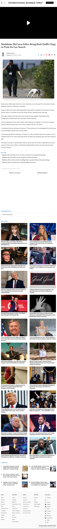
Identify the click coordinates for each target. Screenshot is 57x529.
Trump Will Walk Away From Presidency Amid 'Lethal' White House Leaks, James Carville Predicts (13, 411)
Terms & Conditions (27, 502)
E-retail (13, 497)
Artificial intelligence (16, 510)
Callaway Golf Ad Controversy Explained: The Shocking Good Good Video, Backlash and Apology (42, 291)
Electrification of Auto (16, 504)
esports (13, 515)
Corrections (25, 508)
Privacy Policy (26, 504)
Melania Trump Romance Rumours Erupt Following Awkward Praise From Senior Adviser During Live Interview (42, 363)
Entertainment (4, 512)
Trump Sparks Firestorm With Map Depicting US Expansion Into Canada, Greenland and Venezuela (42, 387)
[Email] (52, 55)
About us (25, 497)
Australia (36, 497)
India (35, 499)
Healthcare (14, 502)
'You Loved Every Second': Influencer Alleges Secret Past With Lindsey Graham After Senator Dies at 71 (13, 339)
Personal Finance (4, 508)
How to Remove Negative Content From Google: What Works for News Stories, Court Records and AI (11, 476)
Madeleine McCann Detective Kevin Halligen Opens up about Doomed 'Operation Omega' (25, 160)
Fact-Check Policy (26, 512)
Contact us (25, 499)
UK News (3, 499)
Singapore (36, 502)
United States (36, 506)
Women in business (16, 512)
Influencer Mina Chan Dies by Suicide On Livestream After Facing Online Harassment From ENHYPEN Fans (14, 243)
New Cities (14, 517)
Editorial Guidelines (42, 172)
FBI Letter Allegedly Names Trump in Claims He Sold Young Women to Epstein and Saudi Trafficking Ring (13, 291)
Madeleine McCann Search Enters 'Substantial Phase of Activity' (19, 162)
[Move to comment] (54, 55)
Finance (13, 506)
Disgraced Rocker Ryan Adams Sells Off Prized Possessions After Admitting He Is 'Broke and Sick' (13, 267)
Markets (2, 502)
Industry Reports (15, 521)
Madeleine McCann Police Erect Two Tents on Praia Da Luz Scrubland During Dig (23, 155)
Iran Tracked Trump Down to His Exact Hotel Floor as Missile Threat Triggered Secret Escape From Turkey (43, 267)
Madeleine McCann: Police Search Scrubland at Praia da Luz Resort (20, 157)
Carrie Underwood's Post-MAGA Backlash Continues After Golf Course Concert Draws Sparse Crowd (41, 243)
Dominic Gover (11, 53)
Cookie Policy (26, 506)
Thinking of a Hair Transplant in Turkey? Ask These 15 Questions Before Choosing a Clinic (10, 484)
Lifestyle (2, 515)
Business (3, 504)
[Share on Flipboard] (47, 55)
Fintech (13, 519)
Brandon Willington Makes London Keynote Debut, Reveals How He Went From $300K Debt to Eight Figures (40, 484)
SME (2, 506)
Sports (2, 517)
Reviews (2, 519)
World (2, 497)
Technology (3, 510)
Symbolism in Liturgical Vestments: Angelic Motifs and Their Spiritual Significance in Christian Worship (11, 468)
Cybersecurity (15, 508)
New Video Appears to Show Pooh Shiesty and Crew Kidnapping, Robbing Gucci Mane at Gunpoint (42, 457)
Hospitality (14, 499)
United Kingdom (37, 504)
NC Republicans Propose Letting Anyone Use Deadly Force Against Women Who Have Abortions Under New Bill (13, 387)
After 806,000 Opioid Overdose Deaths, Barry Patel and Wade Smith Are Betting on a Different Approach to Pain (40, 468)
